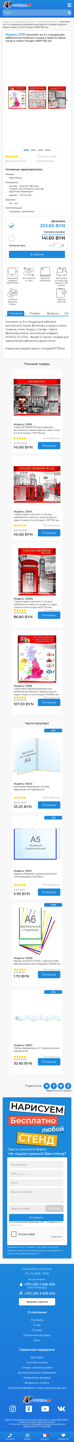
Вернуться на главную (58, 1090)
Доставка (37, 1357)
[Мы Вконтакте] (61, 1408)
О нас (37, 1325)
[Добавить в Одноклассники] (68, 1086)
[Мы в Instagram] (12, 1408)
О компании (37, 1312)
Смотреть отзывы (46, 156)
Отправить (36, 1217)
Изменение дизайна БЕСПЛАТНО (13, 280)
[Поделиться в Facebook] (54, 1086)
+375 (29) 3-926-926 (39, 1293)
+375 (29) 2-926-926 (39, 1284)
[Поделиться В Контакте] (46, 1086)
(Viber (30, 1287)
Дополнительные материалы (37, 1372)
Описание (15, 313)
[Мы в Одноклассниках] (28, 1408)
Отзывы (35, 313)
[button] (26, 150)
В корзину (49, 445)
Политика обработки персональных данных (37, 1388)
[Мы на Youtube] (45, 1408)
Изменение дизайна (37, 1377)
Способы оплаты (37, 1362)
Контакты (37, 1320)
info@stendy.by (16, 1225)
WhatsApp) (40, 1287)
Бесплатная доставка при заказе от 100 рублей (61, 282)
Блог (37, 1340)
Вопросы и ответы (37, 1382)
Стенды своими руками (37, 1367)
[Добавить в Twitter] (61, 1086)
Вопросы (53, 313)
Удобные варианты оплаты (12, 301)
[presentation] (67, 100)
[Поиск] (69, 13)
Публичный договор (37, 1335)
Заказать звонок (17, 161)
